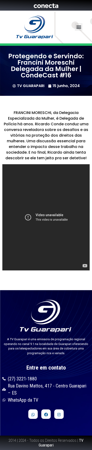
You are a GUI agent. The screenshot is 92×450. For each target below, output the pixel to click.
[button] (79, 27)
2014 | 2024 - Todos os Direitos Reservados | (46, 442)
